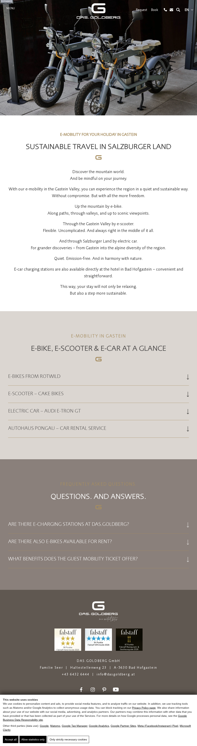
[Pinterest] (104, 689)
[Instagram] (93, 689)
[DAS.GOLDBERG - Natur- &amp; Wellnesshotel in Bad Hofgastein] (98, 11)
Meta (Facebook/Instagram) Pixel (158, 725)
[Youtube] (116, 689)
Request (141, 10)
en (187, 10)
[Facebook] (81, 689)
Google (44, 725)
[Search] (178, 10)
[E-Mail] (172, 9)
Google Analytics (99, 725)
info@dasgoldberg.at (116, 674)
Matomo (55, 725)
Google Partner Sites (123, 725)
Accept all (11, 739)
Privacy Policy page (144, 707)
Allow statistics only (33, 739)
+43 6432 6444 (75, 674)
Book (154, 10)
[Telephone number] (165, 9)
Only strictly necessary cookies (68, 739)
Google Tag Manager (74, 725)
